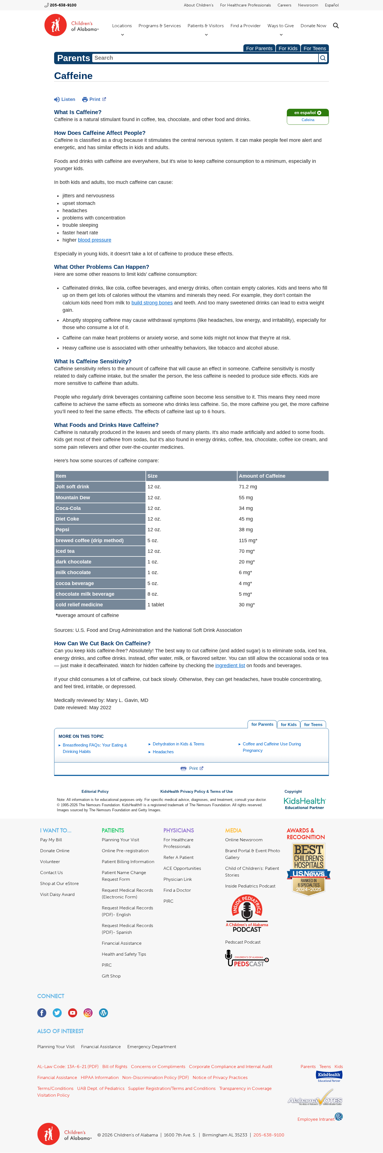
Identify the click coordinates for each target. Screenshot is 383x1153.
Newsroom (308, 5)
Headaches (163, 751)
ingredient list (230, 665)
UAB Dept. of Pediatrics (100, 1088)
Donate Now (313, 25)
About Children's (198, 5)
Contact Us (51, 872)
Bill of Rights (114, 1066)
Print (94, 99)
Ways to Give (280, 25)
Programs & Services (160, 25)
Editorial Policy (95, 792)
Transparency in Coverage (245, 1088)
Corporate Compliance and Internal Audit (230, 1066)
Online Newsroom (244, 839)
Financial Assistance (122, 943)
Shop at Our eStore (59, 883)
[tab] (313, 723)
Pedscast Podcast (242, 942)
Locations (122, 25)
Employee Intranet (315, 1119)
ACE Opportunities (182, 868)
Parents (308, 1066)
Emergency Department (151, 1046)
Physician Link (177, 879)
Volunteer (50, 861)
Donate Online (55, 850)
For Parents (259, 48)
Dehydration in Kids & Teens (178, 743)
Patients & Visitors (206, 25)
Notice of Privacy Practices (220, 1077)
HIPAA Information (100, 1077)
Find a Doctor (177, 890)
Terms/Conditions (55, 1088)
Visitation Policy (53, 1095)
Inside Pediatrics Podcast (250, 886)
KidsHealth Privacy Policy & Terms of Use (196, 792)
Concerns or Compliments (158, 1066)
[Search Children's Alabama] (336, 25)
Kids (338, 1066)
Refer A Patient (178, 857)
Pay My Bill (51, 839)
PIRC (107, 965)
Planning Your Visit (120, 839)
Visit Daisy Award (57, 894)
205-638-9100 (63, 5)
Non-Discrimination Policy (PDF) (155, 1077)
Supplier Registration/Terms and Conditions (172, 1088)
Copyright (293, 792)
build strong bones (152, 303)
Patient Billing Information (128, 861)
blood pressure (94, 240)
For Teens (315, 48)
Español (332, 5)
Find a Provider (245, 25)
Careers (284, 5)
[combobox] (205, 58)
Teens (325, 1066)
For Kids (288, 48)
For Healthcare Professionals (245, 5)
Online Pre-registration (125, 850)
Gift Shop (111, 976)
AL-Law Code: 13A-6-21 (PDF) (68, 1066)
